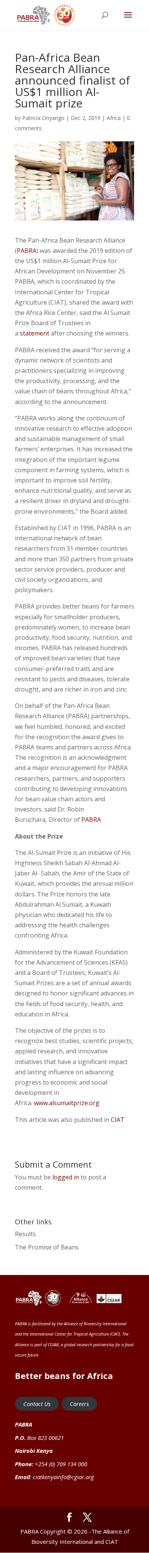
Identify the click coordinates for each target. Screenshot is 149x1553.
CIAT (118, 1119)
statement (34, 333)
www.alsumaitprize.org (66, 1103)
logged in (65, 1177)
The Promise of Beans (47, 1247)
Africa (114, 117)
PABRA (26, 250)
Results (25, 1234)
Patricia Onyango (43, 117)
